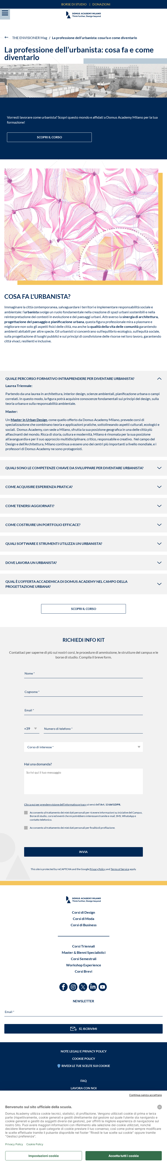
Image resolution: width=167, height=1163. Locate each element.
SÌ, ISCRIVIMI (88, 1029)
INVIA (83, 852)
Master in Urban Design (29, 420)
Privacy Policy (97, 869)
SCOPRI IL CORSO (49, 137)
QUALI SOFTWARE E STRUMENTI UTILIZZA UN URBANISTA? (53, 543)
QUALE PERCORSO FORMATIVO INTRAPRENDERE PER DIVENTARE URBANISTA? (69, 378)
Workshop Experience (83, 965)
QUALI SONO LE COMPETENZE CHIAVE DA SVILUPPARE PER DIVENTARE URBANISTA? (74, 468)
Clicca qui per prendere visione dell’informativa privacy (55, 804)
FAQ (83, 1081)
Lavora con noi (84, 1088)
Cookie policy (83, 1058)
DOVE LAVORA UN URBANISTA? (31, 562)
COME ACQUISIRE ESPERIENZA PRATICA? (39, 487)
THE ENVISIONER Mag (29, 38)
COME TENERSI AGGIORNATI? (29, 506)
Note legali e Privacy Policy (84, 1051)
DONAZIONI (101, 4)
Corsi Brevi (83, 971)
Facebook (64, 985)
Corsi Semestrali (83, 959)
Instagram (74, 985)
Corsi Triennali (83, 946)
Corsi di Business (84, 925)
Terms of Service (120, 869)
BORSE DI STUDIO (74, 4)
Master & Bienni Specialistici (83, 952)
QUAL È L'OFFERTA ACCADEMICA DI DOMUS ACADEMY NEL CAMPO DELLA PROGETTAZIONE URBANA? (66, 583)
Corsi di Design (83, 912)
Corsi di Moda (83, 918)
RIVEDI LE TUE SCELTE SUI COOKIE (86, 1066)
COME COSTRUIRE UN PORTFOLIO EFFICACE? (42, 525)
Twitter (84, 985)
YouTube (103, 985)
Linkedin (93, 985)
